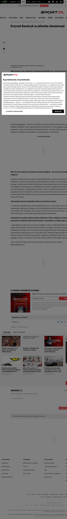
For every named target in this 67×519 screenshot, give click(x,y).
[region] (33, 93)
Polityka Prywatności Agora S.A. (44, 108)
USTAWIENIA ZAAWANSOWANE (14, 111)
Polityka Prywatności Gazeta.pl (26, 108)
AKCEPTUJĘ (58, 111)
